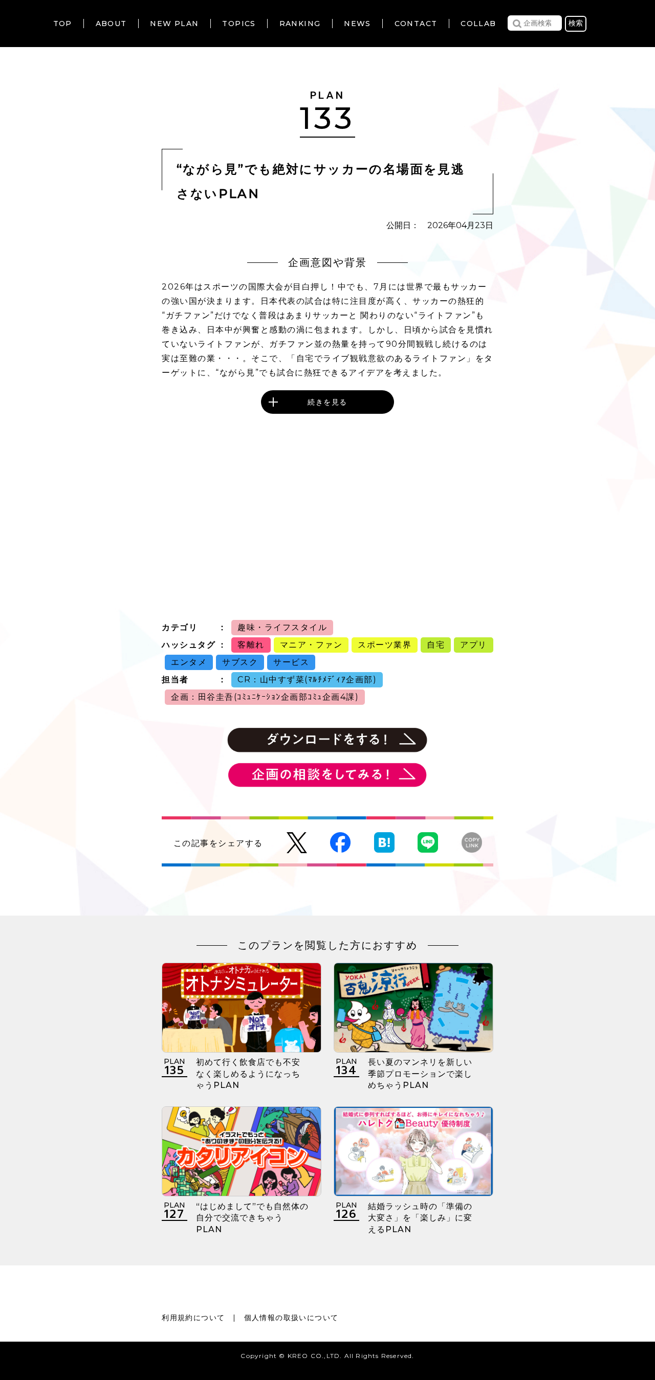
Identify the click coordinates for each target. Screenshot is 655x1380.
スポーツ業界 (384, 645)
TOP (62, 23)
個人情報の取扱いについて (291, 1317)
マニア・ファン (311, 645)
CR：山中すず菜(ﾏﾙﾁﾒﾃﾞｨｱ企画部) (307, 679)
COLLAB (478, 23)
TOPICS (238, 23)
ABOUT (111, 23)
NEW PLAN (174, 23)
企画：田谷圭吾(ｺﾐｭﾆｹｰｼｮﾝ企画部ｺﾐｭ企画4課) (265, 697)
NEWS (357, 23)
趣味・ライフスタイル (282, 627)
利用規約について (193, 1317)
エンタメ (189, 662)
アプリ (473, 645)
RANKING (300, 23)
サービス (291, 662)
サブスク (240, 662)
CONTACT (416, 23)
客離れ (251, 645)
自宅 (436, 645)
